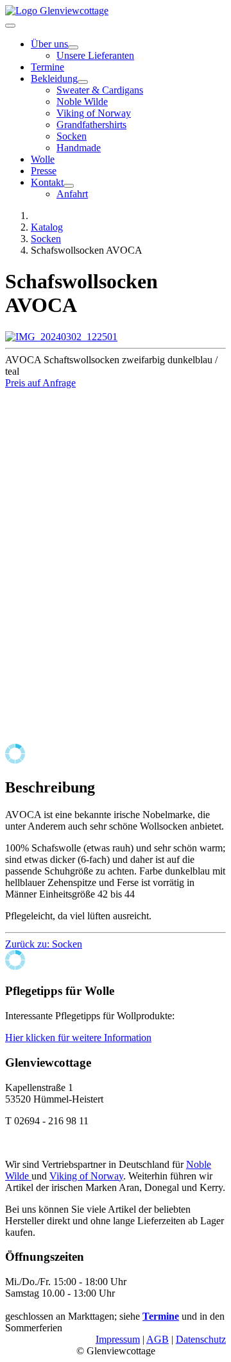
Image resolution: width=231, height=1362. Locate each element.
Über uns (49, 43)
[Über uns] (73, 47)
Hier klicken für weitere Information (78, 1037)
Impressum (118, 1339)
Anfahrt (72, 193)
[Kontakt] (69, 186)
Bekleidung (54, 78)
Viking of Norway (93, 113)
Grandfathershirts (91, 124)
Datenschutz (201, 1339)
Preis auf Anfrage (40, 382)
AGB (157, 1339)
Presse (43, 170)
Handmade (78, 147)
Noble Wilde (82, 101)
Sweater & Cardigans (99, 90)
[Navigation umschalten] (10, 26)
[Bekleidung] (83, 82)
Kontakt (47, 182)
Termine (47, 67)
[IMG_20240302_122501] (61, 336)
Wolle (43, 159)
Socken (71, 136)
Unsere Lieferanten (95, 55)
